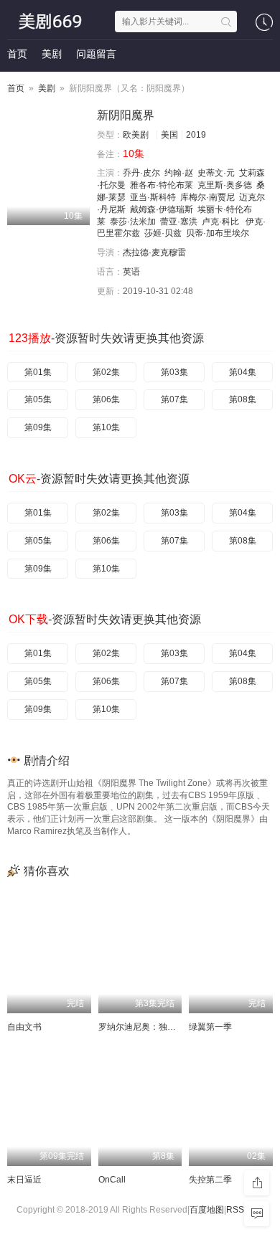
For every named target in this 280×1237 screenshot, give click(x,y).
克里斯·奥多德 (224, 185)
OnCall (112, 1180)
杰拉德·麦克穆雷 (154, 252)
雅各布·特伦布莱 (161, 185)
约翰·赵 (178, 173)
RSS (235, 1210)
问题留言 (96, 54)
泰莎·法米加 (133, 222)
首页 (17, 54)
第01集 (38, 372)
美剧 (52, 54)
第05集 (38, 399)
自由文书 (24, 1027)
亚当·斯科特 (153, 197)
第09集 (38, 427)
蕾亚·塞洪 (178, 222)
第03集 (174, 372)
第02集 (106, 372)
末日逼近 (24, 1180)
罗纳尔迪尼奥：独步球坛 (145, 1027)
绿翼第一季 (210, 1027)
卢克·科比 (221, 222)
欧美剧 (136, 135)
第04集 (242, 372)
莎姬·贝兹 (163, 233)
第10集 (106, 427)
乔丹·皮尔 (141, 173)
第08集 (242, 399)
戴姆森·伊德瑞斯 (161, 209)
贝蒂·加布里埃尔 (217, 233)
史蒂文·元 (216, 173)
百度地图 (207, 1210)
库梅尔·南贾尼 (207, 197)
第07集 (174, 399)
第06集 (106, 399)
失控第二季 (210, 1180)
